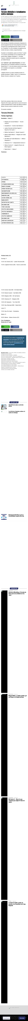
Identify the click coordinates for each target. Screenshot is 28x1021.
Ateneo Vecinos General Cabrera (9, 355)
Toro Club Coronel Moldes (8, 369)
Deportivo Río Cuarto (7, 362)
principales (21, 366)
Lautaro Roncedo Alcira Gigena (9, 364)
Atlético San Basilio (6, 357)
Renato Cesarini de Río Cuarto (9, 367)
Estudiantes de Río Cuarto (19, 362)
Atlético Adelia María (7, 356)
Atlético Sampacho (17, 356)
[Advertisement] (14, 89)
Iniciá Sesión (6, 1018)
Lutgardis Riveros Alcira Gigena (9, 366)
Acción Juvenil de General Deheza (17, 352)
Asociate (22, 1018)
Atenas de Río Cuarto (7, 353)
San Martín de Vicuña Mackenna (9, 368)
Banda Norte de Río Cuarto (19, 357)
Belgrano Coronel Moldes (8, 358)
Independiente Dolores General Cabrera (11, 363)
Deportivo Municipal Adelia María (10, 361)
